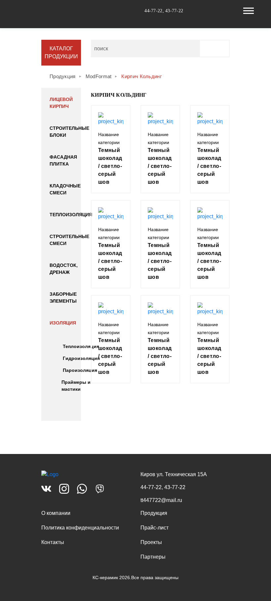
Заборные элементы (63, 297)
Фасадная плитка (63, 160)
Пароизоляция (80, 370)
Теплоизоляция (71, 214)
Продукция (153, 513)
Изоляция (63, 323)
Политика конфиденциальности (80, 527)
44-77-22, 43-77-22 (163, 10)
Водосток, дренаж (64, 269)
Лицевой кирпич (61, 103)
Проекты (151, 542)
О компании (55, 513)
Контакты (52, 542)
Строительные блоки (69, 131)
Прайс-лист (154, 527)
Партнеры (153, 557)
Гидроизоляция (81, 358)
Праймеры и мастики (76, 385)
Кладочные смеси (65, 189)
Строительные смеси (69, 240)
